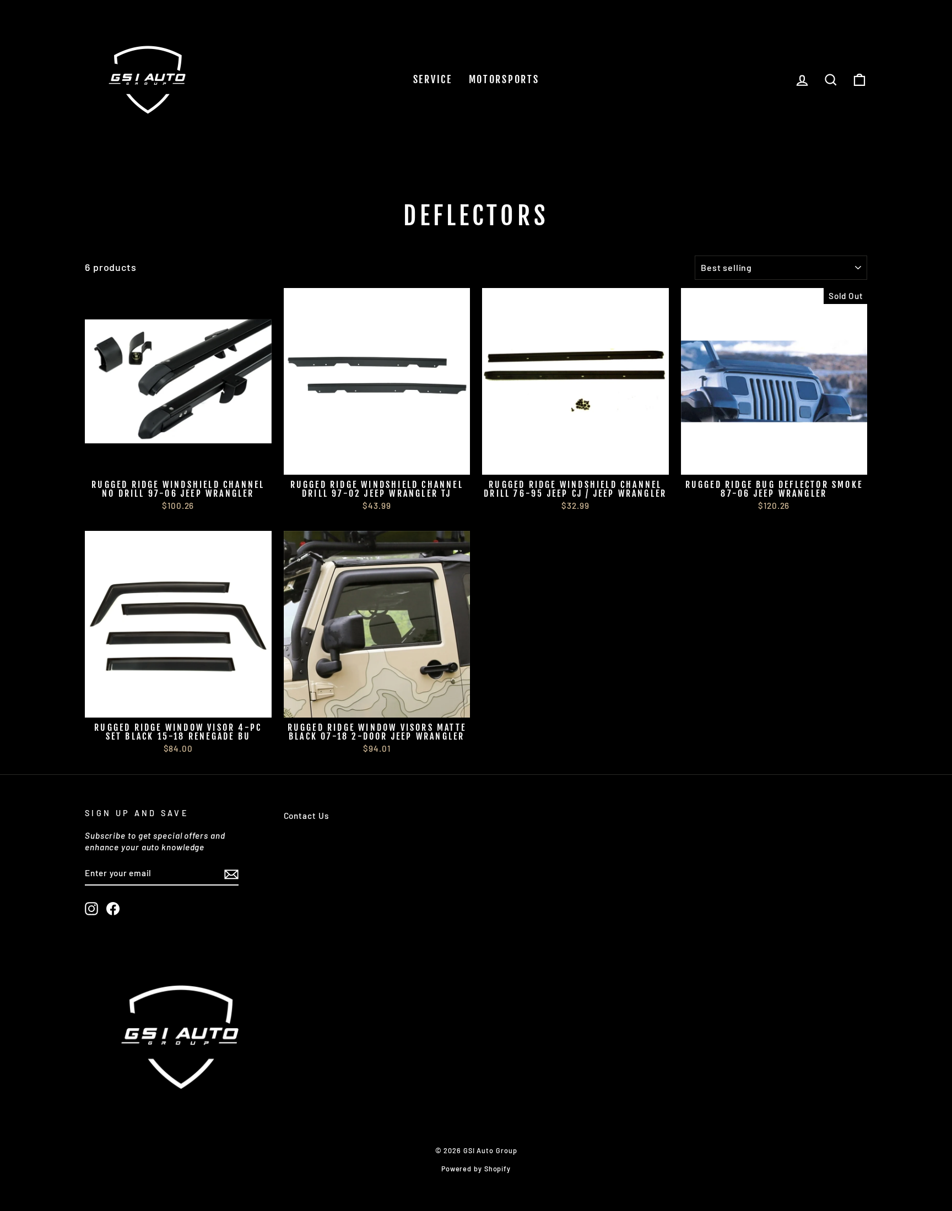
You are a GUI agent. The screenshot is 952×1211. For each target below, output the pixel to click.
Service (432, 79)
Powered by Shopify (476, 1168)
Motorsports (504, 79)
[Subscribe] (231, 873)
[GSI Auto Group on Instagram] (91, 908)
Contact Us (306, 816)
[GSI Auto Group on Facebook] (113, 908)
